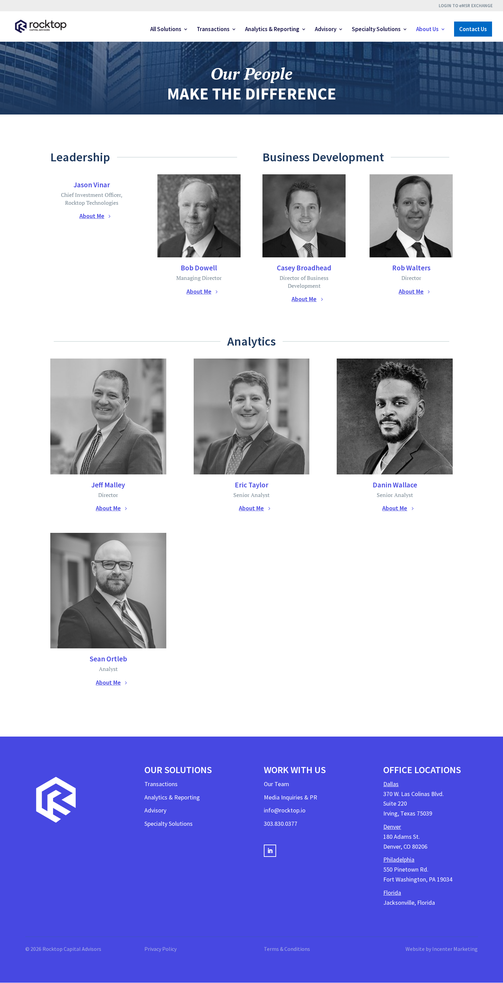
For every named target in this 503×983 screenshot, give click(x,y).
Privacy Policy (160, 948)
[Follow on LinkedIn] (270, 851)
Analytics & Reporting (272, 30)
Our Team (276, 784)
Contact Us (473, 29)
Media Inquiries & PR (290, 797)
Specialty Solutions (376, 30)
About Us (427, 30)
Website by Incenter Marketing (441, 948)
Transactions (213, 30)
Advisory (325, 30)
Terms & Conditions (287, 948)
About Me (91, 216)
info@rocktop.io (285, 810)
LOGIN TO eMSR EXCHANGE (466, 6)
